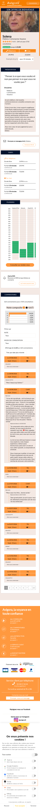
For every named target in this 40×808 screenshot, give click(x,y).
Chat (28, 51)
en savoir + (13, 623)
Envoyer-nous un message (20, 698)
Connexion (33, 3)
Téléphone (12, 51)
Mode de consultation (13, 340)
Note (6, 332)
